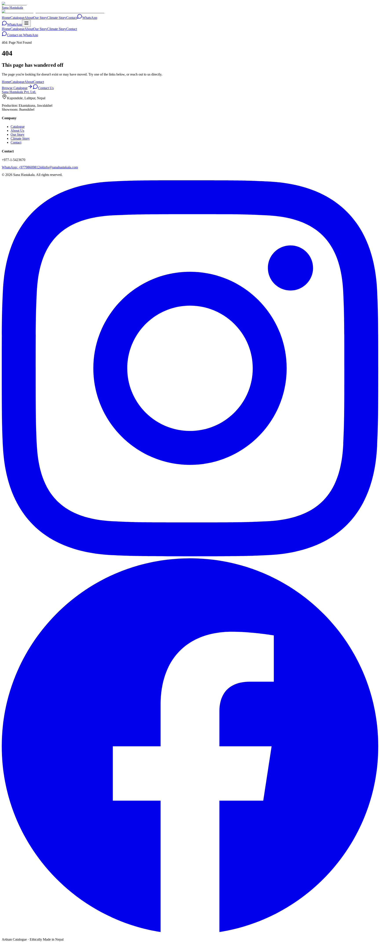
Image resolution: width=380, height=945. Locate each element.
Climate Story (56, 18)
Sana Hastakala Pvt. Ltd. (19, 92)
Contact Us (46, 88)
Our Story (40, 18)
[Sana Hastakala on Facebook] (190, 932)
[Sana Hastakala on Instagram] (190, 555)
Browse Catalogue (14, 88)
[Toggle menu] (26, 23)
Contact (71, 18)
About (28, 18)
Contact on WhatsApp (22, 35)
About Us (17, 130)
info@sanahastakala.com (60, 167)
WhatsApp (89, 18)
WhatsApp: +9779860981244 (22, 167)
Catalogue (17, 18)
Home (6, 18)
